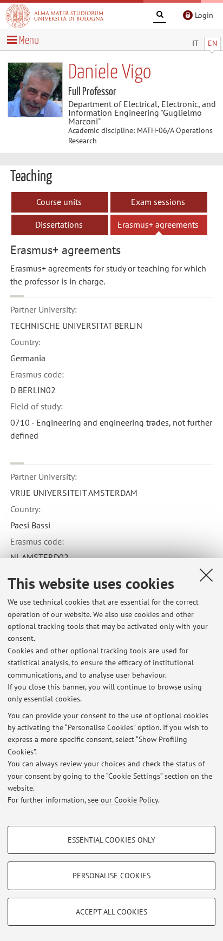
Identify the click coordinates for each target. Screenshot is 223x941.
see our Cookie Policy (123, 800)
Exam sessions (158, 201)
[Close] (206, 575)
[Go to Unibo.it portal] (54, 16)
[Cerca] (159, 16)
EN (212, 43)
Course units (59, 201)
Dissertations (59, 224)
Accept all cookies (111, 912)
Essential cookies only (111, 840)
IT (195, 43)
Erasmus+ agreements (158, 224)
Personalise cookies (111, 875)
